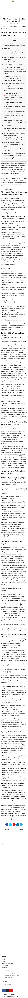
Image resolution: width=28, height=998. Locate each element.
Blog (8, 8)
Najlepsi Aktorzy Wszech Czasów (12, 67)
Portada (4, 8)
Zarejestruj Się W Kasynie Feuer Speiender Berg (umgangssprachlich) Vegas (13, 52)
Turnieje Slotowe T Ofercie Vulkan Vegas (14, 61)
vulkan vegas (18, 362)
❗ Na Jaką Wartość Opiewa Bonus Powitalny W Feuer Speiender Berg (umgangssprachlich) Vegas (13, 97)
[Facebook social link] (6, 824)
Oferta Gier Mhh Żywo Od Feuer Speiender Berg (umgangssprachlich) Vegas (13, 144)
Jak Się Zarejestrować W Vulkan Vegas (14, 83)
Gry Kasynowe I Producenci (11, 93)
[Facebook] (4, 990)
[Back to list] (14, 830)
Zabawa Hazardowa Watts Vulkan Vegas (14, 128)
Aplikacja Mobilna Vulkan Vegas (12, 76)
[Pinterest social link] (14, 824)
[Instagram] (7, 990)
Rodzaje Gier (7, 125)
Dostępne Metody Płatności (11, 158)
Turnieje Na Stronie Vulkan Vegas (13, 130)
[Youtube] (11, 990)
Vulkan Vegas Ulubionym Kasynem (13, 120)
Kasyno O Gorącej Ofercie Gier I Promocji (15, 123)
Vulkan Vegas (7, 48)
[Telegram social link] (21, 824)
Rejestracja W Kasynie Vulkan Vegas (13, 64)
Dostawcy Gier (7, 86)
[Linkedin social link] (17, 824)
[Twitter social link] (10, 824)
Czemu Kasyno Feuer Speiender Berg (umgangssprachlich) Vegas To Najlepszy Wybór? (15, 71)
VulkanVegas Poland (14, 15)
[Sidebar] (2, 301)
